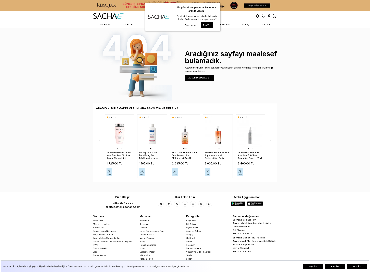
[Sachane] (108, 16)
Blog (95, 252)
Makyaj (189, 234)
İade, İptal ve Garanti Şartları (106, 238)
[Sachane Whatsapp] (209, 204)
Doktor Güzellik (100, 248)
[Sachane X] (177, 204)
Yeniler (189, 255)
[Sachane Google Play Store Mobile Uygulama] (238, 203)
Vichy (142, 241)
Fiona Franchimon (148, 245)
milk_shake (145, 255)
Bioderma (144, 220)
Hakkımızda (98, 227)
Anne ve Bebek (193, 231)
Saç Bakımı (191, 220)
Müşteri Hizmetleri (101, 224)
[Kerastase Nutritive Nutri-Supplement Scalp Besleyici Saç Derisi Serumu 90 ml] (218, 133)
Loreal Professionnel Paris (152, 231)
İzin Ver (207, 25)
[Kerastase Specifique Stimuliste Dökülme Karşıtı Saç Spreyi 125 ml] (250, 133)
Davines (143, 227)
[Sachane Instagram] (161, 204)
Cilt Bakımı (191, 224)
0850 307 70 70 (123, 202)
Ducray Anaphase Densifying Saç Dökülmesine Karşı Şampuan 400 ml (148, 155)
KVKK (95, 245)
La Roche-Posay (147, 252)
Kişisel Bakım (192, 227)
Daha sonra (190, 25)
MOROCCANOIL (147, 234)
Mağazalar (98, 220)
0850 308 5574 (244, 233)
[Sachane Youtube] (185, 204)
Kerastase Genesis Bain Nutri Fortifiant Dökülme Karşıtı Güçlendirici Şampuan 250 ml (119, 155)
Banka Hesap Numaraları (104, 231)
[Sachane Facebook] (169, 204)
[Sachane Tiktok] (201, 204)
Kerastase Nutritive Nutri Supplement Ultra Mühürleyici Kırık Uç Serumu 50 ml (184, 155)
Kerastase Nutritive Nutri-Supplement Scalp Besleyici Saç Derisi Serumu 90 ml (218, 155)
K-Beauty (190, 245)
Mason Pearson (147, 238)
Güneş (189, 241)
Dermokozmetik (193, 248)
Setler (189, 259)
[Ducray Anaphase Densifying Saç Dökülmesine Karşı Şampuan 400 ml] (152, 133)
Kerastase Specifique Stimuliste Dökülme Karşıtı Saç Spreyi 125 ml (249, 155)
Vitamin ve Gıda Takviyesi (198, 252)
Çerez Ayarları (100, 255)
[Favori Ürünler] (263, 16)
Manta (142, 248)
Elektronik (191, 238)
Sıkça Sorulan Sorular (103, 234)
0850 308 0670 (244, 251)
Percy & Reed (146, 259)
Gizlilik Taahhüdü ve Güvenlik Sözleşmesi (112, 241)
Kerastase (144, 224)
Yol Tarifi (252, 220)
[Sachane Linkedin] (193, 204)
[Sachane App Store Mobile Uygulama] (255, 203)
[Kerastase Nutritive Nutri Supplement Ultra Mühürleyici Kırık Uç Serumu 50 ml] (185, 133)
